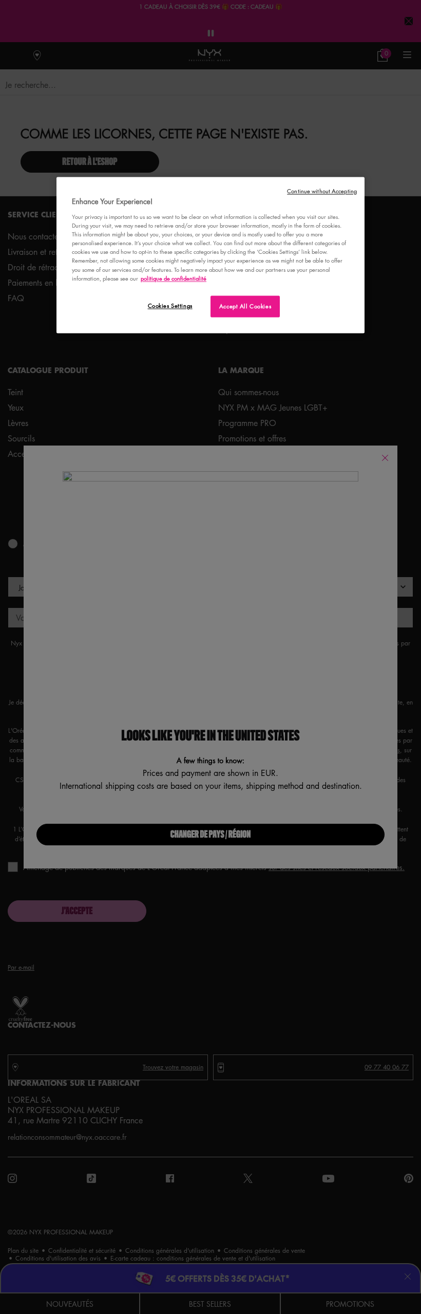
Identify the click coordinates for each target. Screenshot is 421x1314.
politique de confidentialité (173, 278)
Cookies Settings (170, 305)
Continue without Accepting (322, 191)
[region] (210, 255)
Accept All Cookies (245, 306)
